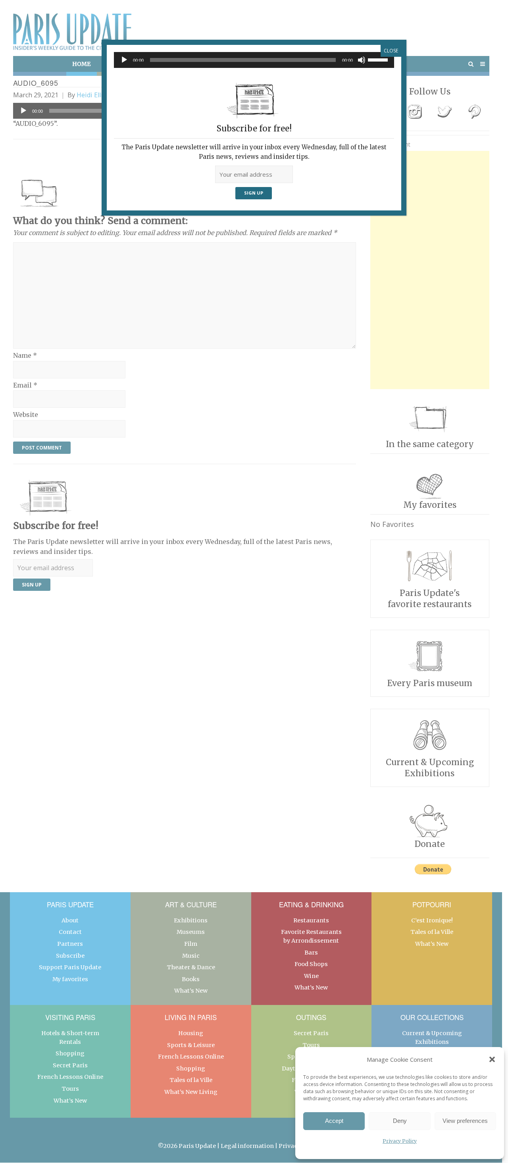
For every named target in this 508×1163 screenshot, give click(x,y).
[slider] (379, 59)
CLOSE (391, 50)
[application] (254, 60)
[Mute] (362, 60)
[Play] (124, 60)
